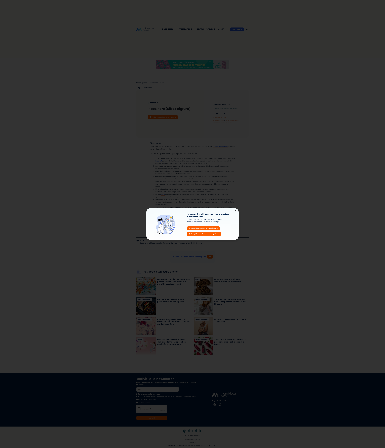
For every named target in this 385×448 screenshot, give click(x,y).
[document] (192, 224)
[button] (236, 211)
